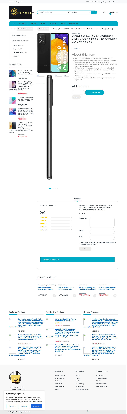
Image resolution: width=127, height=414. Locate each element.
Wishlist (98, 381)
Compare (76, 48)
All (13, 23)
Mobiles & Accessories (25, 29)
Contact (78, 378)
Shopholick (13, 412)
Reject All (24, 406)
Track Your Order (93, 2)
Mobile (42, 23)
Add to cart (96, 92)
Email (81, 236)
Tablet (16, 56)
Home (11, 29)
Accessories (18, 45)
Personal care (73, 23)
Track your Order (101, 378)
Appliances (22, 23)
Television (52, 23)
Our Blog (78, 381)
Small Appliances (60, 375)
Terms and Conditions (82, 389)
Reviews (77, 198)
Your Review (83, 218)
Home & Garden (59, 386)
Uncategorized (42, 285)
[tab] (77, 199)
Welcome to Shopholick (15, 2)
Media (63, 23)
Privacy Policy (80, 386)
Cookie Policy (80, 383)
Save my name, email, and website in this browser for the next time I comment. (98, 243)
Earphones (17, 49)
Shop (104, 2)
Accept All (36, 406)
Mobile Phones (43, 29)
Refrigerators (59, 381)
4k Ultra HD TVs (51, 285)
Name (81, 230)
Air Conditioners (59, 378)
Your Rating (82, 214)
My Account (114, 2)
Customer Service (101, 383)
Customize (12, 406)
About (77, 375)
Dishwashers (58, 383)
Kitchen (33, 23)
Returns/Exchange (101, 386)
